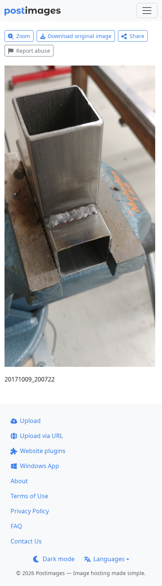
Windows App (39, 466)
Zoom (23, 36)
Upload (30, 421)
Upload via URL (41, 436)
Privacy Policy (30, 511)
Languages (109, 559)
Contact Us (26, 541)
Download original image (80, 36)
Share (137, 36)
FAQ (16, 526)
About (19, 481)
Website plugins (43, 451)
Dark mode (59, 559)
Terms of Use (29, 496)
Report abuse (33, 50)
